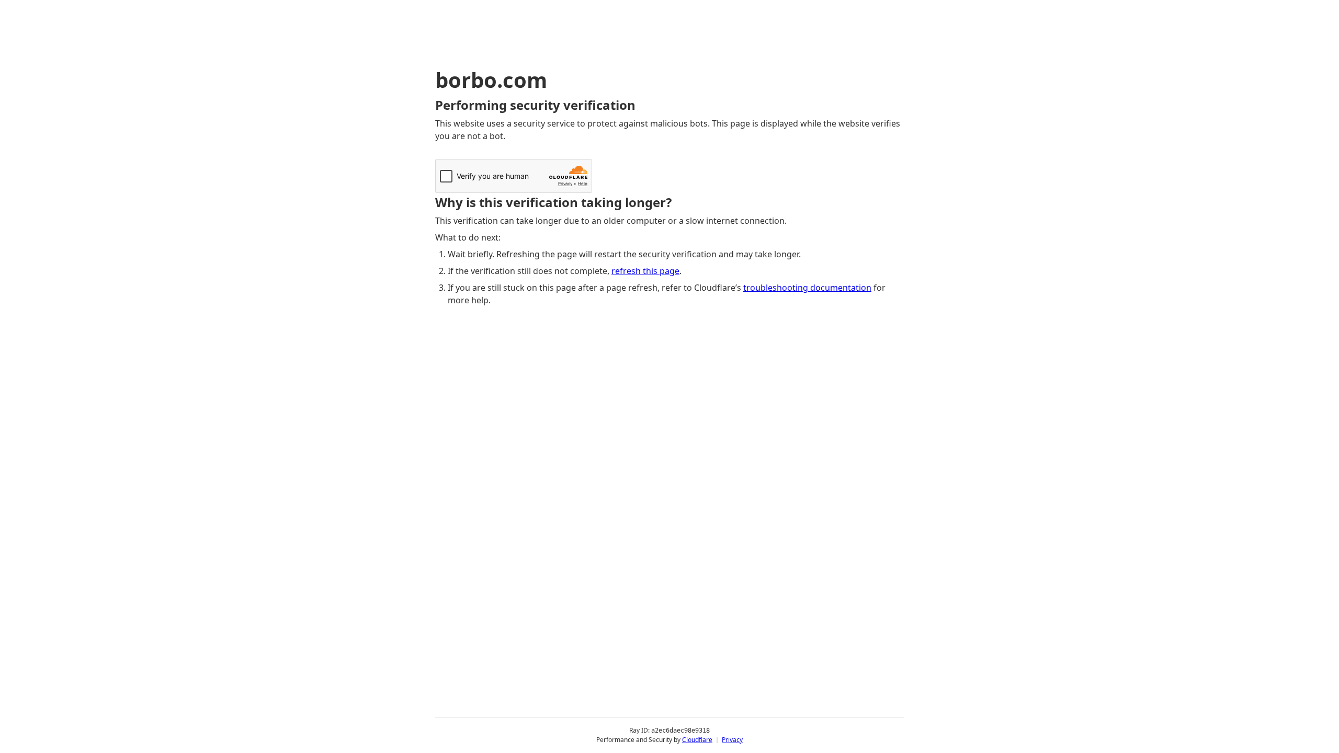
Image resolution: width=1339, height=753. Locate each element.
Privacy (732, 739)
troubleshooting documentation (807, 287)
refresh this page (645, 271)
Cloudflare (697, 739)
